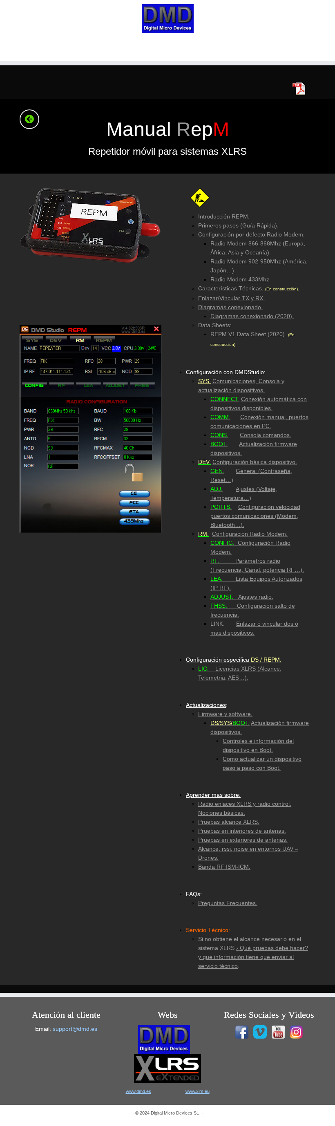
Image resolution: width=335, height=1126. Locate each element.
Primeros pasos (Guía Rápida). (238, 225)
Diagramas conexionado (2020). (252, 316)
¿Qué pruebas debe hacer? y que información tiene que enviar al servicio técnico (253, 957)
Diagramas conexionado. (230, 307)
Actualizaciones (206, 705)
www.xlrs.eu (197, 1091)
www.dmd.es (138, 1091)
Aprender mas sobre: (213, 795)
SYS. (204, 381)
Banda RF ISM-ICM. (224, 866)
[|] (167, 18)
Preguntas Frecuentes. (227, 903)
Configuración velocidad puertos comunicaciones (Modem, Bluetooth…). (255, 516)
